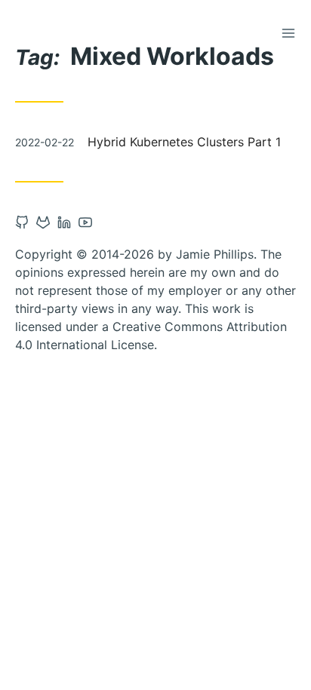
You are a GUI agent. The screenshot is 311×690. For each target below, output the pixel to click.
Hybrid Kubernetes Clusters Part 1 (184, 141)
